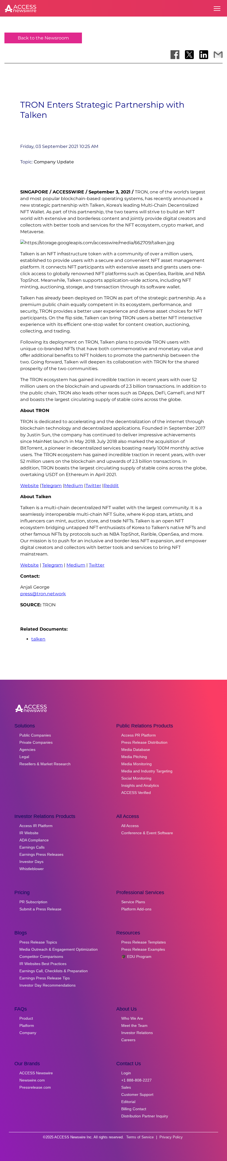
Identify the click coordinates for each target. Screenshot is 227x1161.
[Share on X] (189, 54)
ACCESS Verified (136, 792)
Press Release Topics (38, 942)
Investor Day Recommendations (47, 985)
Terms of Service (140, 1137)
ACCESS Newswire (36, 1073)
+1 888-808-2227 (136, 1080)
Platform (26, 1025)
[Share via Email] (218, 54)
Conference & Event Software (147, 833)
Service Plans (133, 902)
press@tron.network (43, 593)
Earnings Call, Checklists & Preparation (53, 971)
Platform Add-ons (136, 909)
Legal (24, 756)
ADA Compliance (34, 840)
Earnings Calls (32, 847)
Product (26, 1018)
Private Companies (36, 742)
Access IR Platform (36, 825)
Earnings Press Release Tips (44, 978)
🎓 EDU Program (136, 956)
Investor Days (31, 861)
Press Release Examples (143, 949)
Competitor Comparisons (41, 956)
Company (27, 1032)
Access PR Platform (138, 735)
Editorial (128, 1101)
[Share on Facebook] (175, 54)
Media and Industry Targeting (146, 771)
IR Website (28, 833)
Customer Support (137, 1094)
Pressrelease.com (35, 1087)
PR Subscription (33, 902)
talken (38, 639)
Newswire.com (32, 1080)
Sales (126, 1087)
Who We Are (132, 1018)
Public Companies (35, 735)
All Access (130, 825)
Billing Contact (133, 1109)
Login (126, 1073)
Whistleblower (31, 869)
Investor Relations (137, 1032)
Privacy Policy (171, 1137)
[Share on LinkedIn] (203, 54)
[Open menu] (217, 8)
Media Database (135, 749)
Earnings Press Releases (41, 854)
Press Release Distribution (144, 742)
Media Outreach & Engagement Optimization (58, 949)
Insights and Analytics (140, 785)
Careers (128, 1040)
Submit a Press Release (40, 909)
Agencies (27, 749)
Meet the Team (134, 1025)
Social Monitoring (136, 778)
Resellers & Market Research (45, 764)
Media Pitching (134, 756)
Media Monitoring (136, 764)
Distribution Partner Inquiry (144, 1116)
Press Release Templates (143, 942)
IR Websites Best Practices (42, 963)
